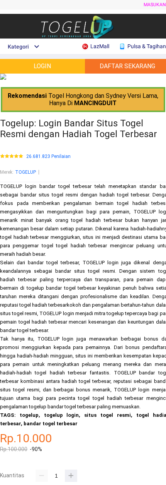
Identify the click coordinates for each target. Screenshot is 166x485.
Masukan (155, 4)
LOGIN (42, 66)
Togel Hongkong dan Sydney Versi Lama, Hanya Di (83, 99)
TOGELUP (25, 172)
